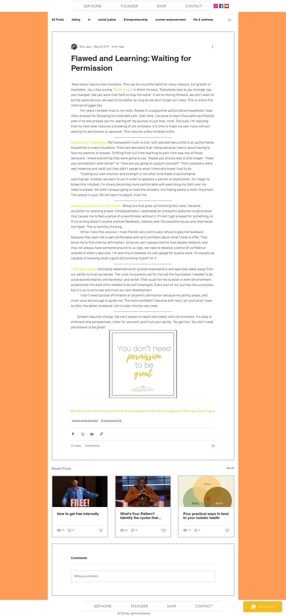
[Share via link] (101, 434)
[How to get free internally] (79, 491)
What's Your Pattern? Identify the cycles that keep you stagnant (139, 516)
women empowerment (170, 19)
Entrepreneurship (136, 19)
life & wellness (203, 19)
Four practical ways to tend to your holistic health (206, 516)
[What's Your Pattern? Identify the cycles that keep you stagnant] (143, 491)
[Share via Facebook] (73, 434)
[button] (229, 19)
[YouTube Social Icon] (227, 6)
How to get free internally (78, 514)
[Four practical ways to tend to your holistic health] (206, 491)
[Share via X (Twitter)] (82, 434)
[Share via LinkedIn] (92, 434)
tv (89, 19)
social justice (107, 19)
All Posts (58, 19)
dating (76, 19)
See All (230, 468)
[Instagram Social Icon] (216, 6)
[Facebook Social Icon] (221, 6)
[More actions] (212, 46)
